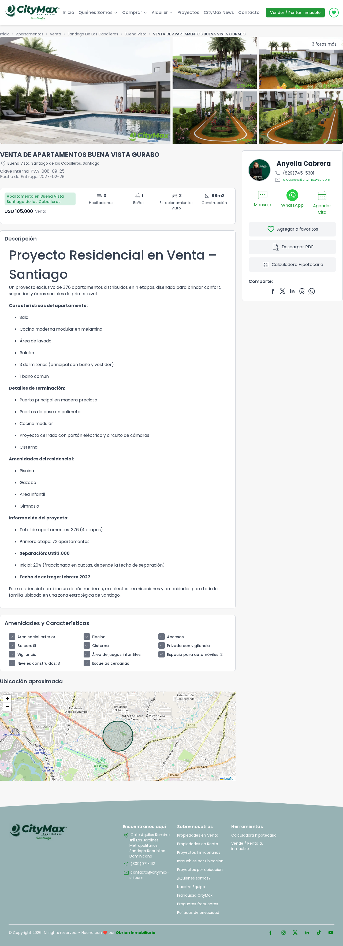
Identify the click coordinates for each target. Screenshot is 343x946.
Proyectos (188, 12)
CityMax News (219, 12)
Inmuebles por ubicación (200, 861)
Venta (55, 34)
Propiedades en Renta (197, 844)
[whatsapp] (311, 291)
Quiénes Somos (96, 12)
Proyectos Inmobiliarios (198, 852)
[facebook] (273, 291)
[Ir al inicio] (38, 832)
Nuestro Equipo (191, 886)
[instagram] (283, 932)
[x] (282, 291)
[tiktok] (319, 932)
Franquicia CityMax (194, 895)
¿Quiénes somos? (194, 878)
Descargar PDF (292, 247)
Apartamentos (29, 34)
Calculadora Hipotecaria (292, 264)
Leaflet (228, 778)
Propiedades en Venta (197, 835)
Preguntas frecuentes (197, 904)
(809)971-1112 (139, 864)
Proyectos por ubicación (200, 869)
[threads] (302, 291)
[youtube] (330, 932)
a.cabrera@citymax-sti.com (302, 179)
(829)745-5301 (294, 173)
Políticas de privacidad (198, 912)
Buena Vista (136, 34)
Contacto (249, 12)
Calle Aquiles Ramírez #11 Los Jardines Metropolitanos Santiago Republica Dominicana (146, 845)
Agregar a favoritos (292, 229)
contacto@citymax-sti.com (146, 875)
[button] (7, 699)
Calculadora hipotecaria (254, 835)
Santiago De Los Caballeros (93, 34)
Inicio (68, 12)
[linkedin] (292, 291)
